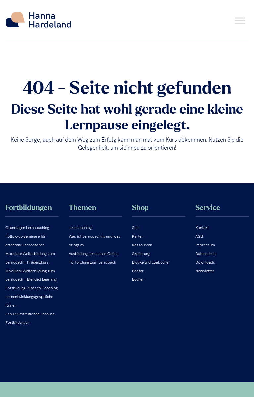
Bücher (138, 279)
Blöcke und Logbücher (151, 262)
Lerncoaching (80, 227)
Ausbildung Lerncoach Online (93, 253)
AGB (199, 236)
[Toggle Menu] (240, 20)
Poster (138, 270)
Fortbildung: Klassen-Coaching (31, 288)
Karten (137, 236)
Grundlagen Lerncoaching (27, 227)
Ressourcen (142, 245)
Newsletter (204, 270)
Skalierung (141, 253)
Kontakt (202, 227)
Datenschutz (206, 253)
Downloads (205, 262)
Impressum (205, 245)
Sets (136, 227)
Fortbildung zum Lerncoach (92, 262)
